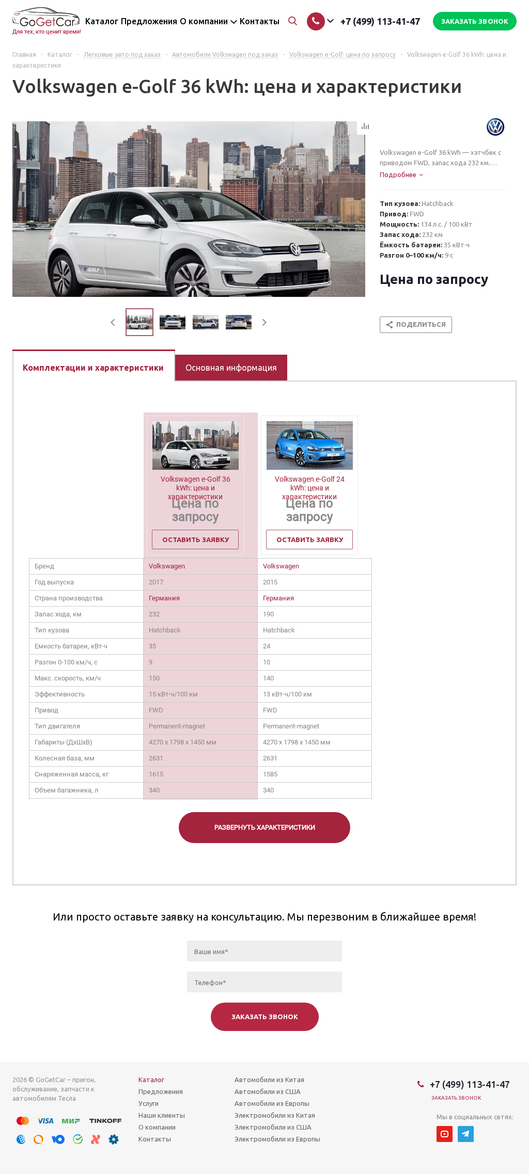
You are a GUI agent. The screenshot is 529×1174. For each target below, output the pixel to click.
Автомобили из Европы (272, 1103)
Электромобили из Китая (275, 1115)
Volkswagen (167, 566)
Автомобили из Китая (269, 1079)
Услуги (148, 1103)
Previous (113, 322)
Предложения (160, 1091)
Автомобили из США (268, 1091)
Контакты (154, 1139)
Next (264, 322)
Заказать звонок (456, 1098)
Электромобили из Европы (277, 1139)
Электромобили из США (273, 1127)
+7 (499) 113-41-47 (380, 21)
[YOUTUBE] (445, 1134)
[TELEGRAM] (466, 1134)
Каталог (151, 1079)
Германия (164, 598)
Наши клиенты (161, 1115)
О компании (157, 1127)
